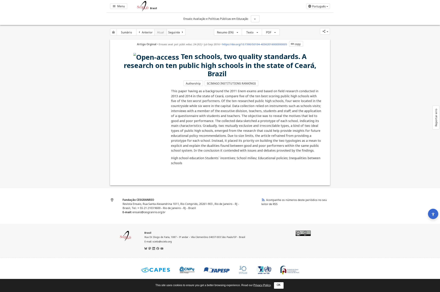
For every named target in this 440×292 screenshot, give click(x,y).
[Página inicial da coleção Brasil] (125, 240)
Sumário (126, 32)
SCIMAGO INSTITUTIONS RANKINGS (231, 83)
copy (296, 44)
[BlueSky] (145, 249)
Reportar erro (436, 117)
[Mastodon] (149, 249)
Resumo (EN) (225, 32)
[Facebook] (157, 249)
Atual (160, 32)
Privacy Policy (262, 285)
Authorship (193, 83)
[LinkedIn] (153, 249)
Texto (250, 32)
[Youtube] (162, 249)
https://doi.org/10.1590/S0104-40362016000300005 (254, 44)
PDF (268, 32)
